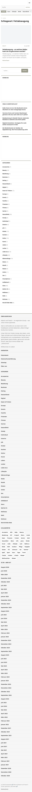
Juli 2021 (4, 743)
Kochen (4, 235)
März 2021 (4, 757)
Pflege (20, 547)
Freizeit (17, 538)
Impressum (4, 355)
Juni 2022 (4, 706)
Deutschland (6, 184)
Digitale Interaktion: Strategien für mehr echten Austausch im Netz (14, 123)
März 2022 (4, 717)
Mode (19, 11)
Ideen (12, 541)
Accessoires (5, 167)
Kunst (4, 241)
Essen (3, 538)
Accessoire (5, 532)
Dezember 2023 (6, 640)
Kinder (4, 231)
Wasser (22, 555)
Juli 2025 (4, 585)
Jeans (22, 541)
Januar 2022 (5, 724)
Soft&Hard (5, 282)
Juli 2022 (4, 702)
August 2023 (5, 655)
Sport (8, 552)
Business (5, 177)
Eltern (22, 535)
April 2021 (4, 754)
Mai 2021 (4, 750)
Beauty (4, 46)
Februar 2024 (5, 633)
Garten (4, 211)
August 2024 (5, 611)
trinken (10, 555)
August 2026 (5, 567)
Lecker (4, 248)
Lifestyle (14, 11)
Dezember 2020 (6, 768)
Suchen (28, 7)
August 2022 (5, 699)
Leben (4, 245)
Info (17, 541)
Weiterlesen (5, 60)
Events (4, 197)
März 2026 (4, 574)
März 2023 (4, 673)
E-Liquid (16, 535)
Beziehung (5, 173)
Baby (16, 532)
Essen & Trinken (7, 190)
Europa (4, 194)
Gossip (4, 218)
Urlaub (16, 555)
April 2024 (4, 626)
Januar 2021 (5, 765)
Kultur (4, 238)
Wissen (14, 558)
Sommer (26, 549)
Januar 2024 (5, 637)
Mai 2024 (4, 622)
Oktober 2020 (5, 776)
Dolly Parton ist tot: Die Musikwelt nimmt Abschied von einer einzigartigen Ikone (14, 108)
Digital (4, 187)
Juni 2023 (4, 662)
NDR (8, 547)
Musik (4, 265)
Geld (28, 538)
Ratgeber (27, 547)
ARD (11, 532)
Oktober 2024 (5, 604)
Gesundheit (26, 11)
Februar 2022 (5, 721)
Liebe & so (5, 251)
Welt (3, 296)
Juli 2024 (4, 615)
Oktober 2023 (5, 647)
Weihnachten (6, 558)
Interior (4, 224)
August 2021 (5, 739)
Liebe (9, 544)
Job (3, 228)
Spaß (3, 552)
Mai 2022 (4, 710)
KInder (28, 541)
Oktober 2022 (5, 691)
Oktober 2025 (5, 582)
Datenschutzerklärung (8, 359)
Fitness (4, 207)
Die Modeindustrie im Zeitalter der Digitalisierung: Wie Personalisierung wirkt (15, 128)
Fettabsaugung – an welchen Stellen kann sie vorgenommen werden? (14, 50)
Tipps (18, 552)
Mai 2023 (4, 666)
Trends (4, 555)
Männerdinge (6, 258)
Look (21, 544)
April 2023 (4, 669)
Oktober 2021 (5, 732)
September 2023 (6, 651)
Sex (3, 275)
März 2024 (4, 629)
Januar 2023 (5, 680)
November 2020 (6, 772)
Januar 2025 (5, 596)
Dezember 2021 (6, 728)
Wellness (5, 292)
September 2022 (6, 695)
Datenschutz (4, 789)
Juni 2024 (4, 618)
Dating (4, 180)
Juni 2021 (4, 746)
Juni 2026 (4, 571)
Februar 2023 (5, 677)
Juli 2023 (4, 658)
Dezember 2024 (6, 600)
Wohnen (4, 299)
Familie (4, 201)
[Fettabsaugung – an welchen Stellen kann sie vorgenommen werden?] (16, 34)
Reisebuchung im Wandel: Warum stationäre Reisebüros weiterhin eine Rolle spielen (15, 118)
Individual (5, 221)
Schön (4, 272)
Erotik (28, 535)
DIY (11, 535)
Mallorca (26, 544)
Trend (24, 552)
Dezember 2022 (6, 684)
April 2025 (4, 593)
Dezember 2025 (6, 578)
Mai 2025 (4, 589)
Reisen (4, 269)
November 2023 (6, 644)
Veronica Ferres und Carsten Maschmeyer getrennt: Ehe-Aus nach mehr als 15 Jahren (15, 113)
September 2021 (6, 735)
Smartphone (6, 279)
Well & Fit (5, 289)
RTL (9, 549)
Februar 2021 (5, 761)
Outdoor (14, 547)
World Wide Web (7, 302)
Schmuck (14, 549)
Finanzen (5, 204)
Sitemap (3, 362)
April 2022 (4, 713)
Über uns (4, 366)
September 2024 (6, 607)
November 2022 (6, 688)
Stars (8, 11)
